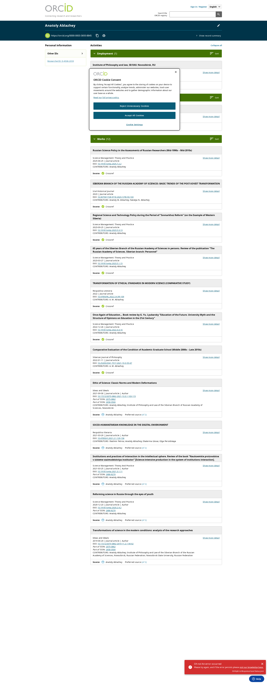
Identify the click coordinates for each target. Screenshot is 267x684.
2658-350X (111, 402)
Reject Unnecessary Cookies (134, 106)
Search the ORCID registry (160, 14)
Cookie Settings (134, 124)
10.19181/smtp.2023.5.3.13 (110, 230)
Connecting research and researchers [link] (63, 16)
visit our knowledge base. (251, 667)
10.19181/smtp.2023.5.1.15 (110, 263)
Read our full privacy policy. (106, 97)
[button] (216, 45)
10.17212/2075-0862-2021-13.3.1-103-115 (117, 396)
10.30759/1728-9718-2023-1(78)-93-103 (116, 197)
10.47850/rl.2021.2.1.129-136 (111, 438)
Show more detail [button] (211, 72)
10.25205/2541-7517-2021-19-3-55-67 (115, 363)
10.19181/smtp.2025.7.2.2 (109, 163)
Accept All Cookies (134, 115)
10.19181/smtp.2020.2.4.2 (109, 507)
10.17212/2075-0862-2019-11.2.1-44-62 (116, 543)
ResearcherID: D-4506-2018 (60, 61)
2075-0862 (111, 399)
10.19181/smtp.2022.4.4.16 (110, 330)
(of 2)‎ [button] (144, 414)
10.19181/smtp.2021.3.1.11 (110, 471)
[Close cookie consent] (176, 72)
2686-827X (111, 474)
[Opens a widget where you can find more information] (256, 679)
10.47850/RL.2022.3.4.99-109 (111, 296)
